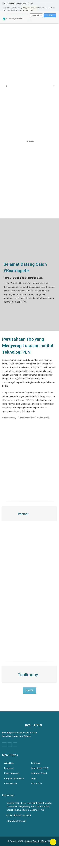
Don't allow (36, 15)
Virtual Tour (36, 783)
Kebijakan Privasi (39, 773)
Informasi (35, 763)
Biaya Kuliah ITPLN (40, 768)
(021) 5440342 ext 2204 (18, 815)
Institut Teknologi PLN (35, 841)
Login (33, 778)
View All (29, 690)
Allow (49, 15)
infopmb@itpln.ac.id (16, 821)
